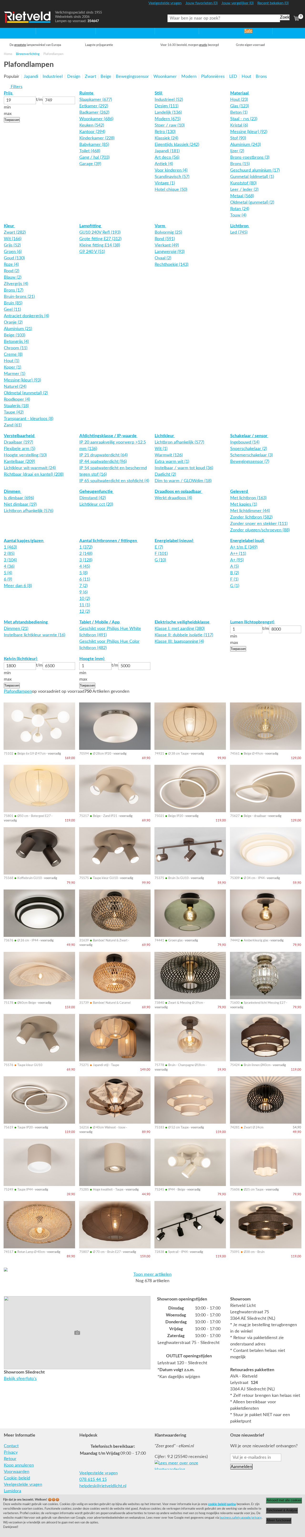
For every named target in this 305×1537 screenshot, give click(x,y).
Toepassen (11, 120)
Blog (277, 31)
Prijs (8, 93)
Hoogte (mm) (92, 659)
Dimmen (12, 491)
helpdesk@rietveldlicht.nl (102, 1486)
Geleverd (239, 491)
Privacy (11, 1452)
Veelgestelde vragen (23, 1485)
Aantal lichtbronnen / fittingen (108, 541)
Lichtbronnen (211, 31)
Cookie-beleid (17, 1478)
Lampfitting (90, 226)
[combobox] (224, 18)
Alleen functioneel (278, 1520)
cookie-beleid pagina (222, 1504)
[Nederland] (295, 5)
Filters (16, 87)
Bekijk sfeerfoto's (20, 1379)
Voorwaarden (16, 1472)
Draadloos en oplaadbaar (178, 491)
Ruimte (86, 93)
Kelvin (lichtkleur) (21, 659)
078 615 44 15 (93, 1480)
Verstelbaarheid (19, 436)
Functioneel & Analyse (281, 1510)
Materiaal (239, 93)
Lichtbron (239, 226)
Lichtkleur (165, 436)
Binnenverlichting (28, 54)
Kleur (9, 226)
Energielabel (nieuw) (174, 541)
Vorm (160, 226)
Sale (248, 31)
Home (9, 31)
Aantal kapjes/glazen (24, 541)
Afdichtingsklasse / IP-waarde (108, 436)
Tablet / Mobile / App (100, 622)
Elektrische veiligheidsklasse (182, 622)
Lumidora (12, 1491)
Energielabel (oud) (247, 541)
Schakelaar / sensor (249, 436)
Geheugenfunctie (96, 491)
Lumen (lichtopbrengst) (252, 622)
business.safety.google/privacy (241, 1517)
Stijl (159, 93)
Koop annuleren (19, 1465)
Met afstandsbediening (26, 622)
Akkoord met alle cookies (283, 1500)
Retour (10, 1459)
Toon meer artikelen (152, 1274)
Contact (11, 1446)
